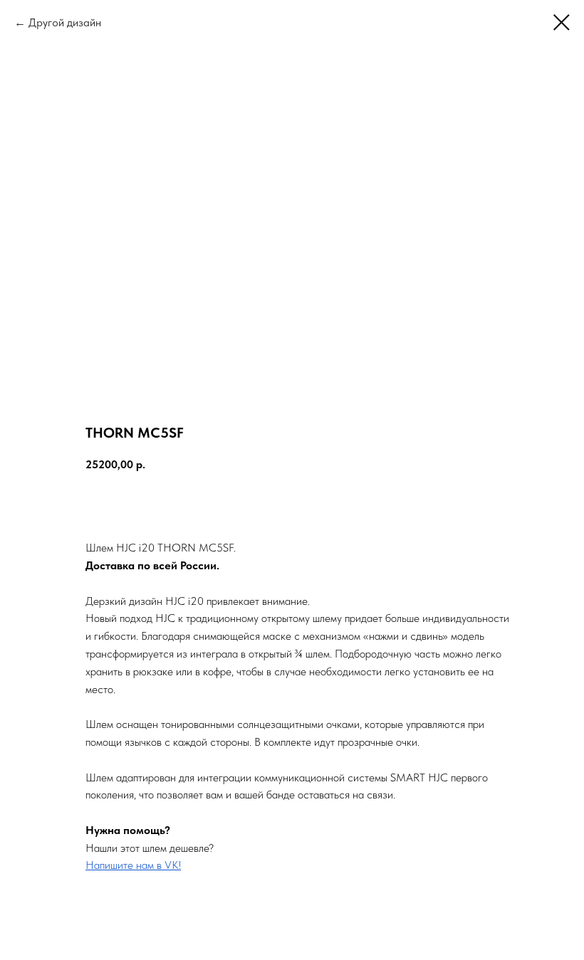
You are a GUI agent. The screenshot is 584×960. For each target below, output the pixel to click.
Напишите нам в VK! (133, 865)
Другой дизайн (64, 22)
